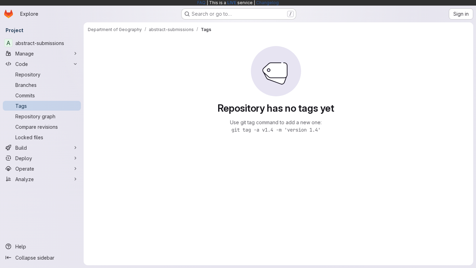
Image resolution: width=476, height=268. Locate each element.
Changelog (267, 2)
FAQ (201, 2)
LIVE (231, 2)
